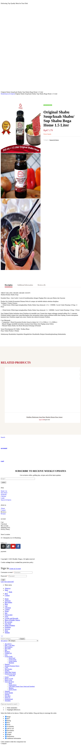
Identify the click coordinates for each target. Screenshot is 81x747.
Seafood (7, 694)
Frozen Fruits (12, 659)
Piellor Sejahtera (10, 625)
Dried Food (12, 658)
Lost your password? (7, 581)
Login (3, 579)
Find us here (8, 615)
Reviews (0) (41, 285)
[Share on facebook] (45, 144)
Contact (7, 595)
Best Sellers (8, 602)
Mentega (11, 688)
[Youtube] (13, 546)
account (4, 448)
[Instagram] (3, 546)
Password (4, 576)
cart (2, 461)
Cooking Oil (8, 653)
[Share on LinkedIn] (56, 144)
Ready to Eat (8, 680)
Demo (7, 611)
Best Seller (8, 648)
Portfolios (8, 627)
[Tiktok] (8, 546)
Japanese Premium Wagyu (12, 666)
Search (22, 639)
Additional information (25, 285)
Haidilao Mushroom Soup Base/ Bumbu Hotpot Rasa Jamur (44, 417)
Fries (6, 655)
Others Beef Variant (10, 672)
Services (7, 629)
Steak (10, 592)
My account (8, 622)
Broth (10, 683)
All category (8, 644)
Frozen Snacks (13, 661)
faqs (6, 613)
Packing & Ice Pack (10, 674)
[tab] (10, 285)
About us (7, 588)
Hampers (7, 664)
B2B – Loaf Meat (10, 645)
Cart (6, 606)
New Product (8, 669)
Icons (6, 616)
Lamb (6, 667)
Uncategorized (9, 699)
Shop (6, 590)
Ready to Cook (9, 678)
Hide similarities (12, 708)
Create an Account (15, 568)
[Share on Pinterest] (53, 144)
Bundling (7, 651)
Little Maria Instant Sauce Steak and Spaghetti (22, 686)
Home (3, 94)
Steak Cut (7, 697)
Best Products (8, 647)
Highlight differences (13, 710)
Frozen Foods (8, 656)
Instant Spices (12, 685)
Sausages (7, 691)
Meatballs (11, 662)
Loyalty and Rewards (11, 618)
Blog (6, 594)
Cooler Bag (12, 675)
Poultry (7, 677)
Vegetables (8, 700)
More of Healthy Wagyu (12, 620)
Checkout (8, 608)
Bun (6, 650)
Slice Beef (7, 696)
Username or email (7, 572)
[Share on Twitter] (49, 144)
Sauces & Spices (10, 94)
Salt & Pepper (13, 689)
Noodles (7, 670)
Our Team (8, 624)
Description (8, 285)
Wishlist (7, 632)
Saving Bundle (9, 693)
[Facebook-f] (18, 546)
